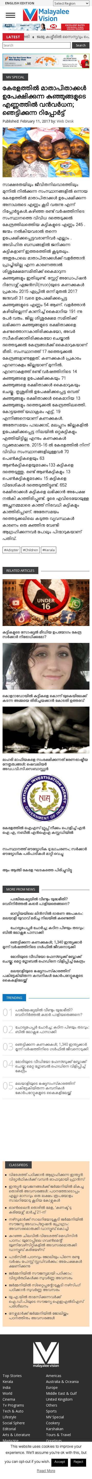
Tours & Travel (58, 1434)
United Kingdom (59, 1399)
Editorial (9, 1428)
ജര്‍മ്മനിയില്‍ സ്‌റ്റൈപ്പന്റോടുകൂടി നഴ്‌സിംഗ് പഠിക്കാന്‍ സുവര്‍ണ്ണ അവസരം (44, 1288)
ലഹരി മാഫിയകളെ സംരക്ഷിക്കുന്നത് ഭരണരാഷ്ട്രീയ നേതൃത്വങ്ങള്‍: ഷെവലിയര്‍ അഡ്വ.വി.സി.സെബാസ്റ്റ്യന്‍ (45, 765)
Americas (53, 1375)
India (6, 1387)
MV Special (15, 77)
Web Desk (65, 121)
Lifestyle (9, 1417)
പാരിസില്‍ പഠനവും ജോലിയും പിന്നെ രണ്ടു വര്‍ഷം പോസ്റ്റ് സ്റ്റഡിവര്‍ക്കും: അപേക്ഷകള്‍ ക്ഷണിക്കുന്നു (45, 1263)
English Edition (19, 3)
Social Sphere (14, 1422)
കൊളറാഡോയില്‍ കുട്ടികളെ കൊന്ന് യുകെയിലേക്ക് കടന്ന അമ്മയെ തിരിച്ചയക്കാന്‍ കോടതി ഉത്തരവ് (45, 699)
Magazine (11, 1440)
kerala (49, 550)
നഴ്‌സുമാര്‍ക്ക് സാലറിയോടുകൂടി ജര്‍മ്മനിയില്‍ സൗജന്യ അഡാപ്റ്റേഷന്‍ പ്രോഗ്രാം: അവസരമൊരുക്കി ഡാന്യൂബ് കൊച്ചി (46, 1225)
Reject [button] (78, 1462)
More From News (20, 889)
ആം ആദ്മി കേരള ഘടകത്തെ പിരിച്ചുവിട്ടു (37, 871)
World (7, 1393)
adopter (12, 550)
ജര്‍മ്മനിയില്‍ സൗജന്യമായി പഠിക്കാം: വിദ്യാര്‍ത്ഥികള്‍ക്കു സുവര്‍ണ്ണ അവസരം (41, 1276)
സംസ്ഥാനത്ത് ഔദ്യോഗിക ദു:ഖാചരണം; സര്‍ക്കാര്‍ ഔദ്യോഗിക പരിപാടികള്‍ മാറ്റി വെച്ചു (45, 852)
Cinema (9, 1399)
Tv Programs (13, 1405)
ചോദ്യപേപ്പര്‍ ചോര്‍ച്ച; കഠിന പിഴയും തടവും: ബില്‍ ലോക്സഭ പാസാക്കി (43, 931)
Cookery (53, 1422)
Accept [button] (59, 1462)
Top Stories (12, 1375)
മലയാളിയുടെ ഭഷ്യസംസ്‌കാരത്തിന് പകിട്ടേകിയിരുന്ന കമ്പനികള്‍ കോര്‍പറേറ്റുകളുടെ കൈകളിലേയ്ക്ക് (43, 977)
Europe (52, 1387)
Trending (14, 997)
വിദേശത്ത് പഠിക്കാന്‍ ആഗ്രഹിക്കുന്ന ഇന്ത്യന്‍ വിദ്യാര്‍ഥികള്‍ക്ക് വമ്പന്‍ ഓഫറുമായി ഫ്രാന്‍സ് (47, 1178)
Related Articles (20, 570)
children (31, 550)
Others (51, 1405)
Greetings (54, 1440)
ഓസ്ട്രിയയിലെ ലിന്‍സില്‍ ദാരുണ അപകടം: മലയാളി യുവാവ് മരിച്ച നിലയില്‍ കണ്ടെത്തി (43, 917)
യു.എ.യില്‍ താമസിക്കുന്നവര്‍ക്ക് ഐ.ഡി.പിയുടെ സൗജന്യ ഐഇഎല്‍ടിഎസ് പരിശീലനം (46, 1303)
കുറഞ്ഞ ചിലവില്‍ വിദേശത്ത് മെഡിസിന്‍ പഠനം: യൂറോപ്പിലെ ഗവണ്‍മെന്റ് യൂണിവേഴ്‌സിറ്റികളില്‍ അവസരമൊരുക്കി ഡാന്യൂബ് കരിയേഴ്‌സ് (43, 1244)
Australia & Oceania (62, 1381)
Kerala (8, 1381)
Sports (51, 1411)
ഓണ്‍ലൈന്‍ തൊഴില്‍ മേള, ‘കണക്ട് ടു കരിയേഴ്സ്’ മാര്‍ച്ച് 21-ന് (40, 1211)
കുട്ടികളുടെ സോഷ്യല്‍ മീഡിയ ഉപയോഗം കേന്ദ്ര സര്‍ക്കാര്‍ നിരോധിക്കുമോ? (42, 635)
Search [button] (81, 45)
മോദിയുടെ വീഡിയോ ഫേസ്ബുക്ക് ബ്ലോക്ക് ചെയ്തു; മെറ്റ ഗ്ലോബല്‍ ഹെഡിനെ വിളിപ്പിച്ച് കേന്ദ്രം (44, 960)
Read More (46, 1472)
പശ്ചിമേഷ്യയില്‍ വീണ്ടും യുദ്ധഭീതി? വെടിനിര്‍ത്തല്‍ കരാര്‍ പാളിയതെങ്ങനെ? (36, 902)
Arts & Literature (16, 1434)
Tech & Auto (13, 1411)
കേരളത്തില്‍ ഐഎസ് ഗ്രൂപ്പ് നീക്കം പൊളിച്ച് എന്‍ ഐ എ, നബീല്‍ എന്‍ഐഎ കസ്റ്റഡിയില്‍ (44, 831)
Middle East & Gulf (61, 1393)
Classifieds (18, 1165)
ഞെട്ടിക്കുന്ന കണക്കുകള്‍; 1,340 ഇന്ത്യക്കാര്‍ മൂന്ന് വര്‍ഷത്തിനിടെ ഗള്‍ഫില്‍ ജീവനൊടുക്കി (42, 945)
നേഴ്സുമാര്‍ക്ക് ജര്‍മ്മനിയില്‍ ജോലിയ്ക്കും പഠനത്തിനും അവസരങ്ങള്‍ (38, 1317)
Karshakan (54, 1428)
